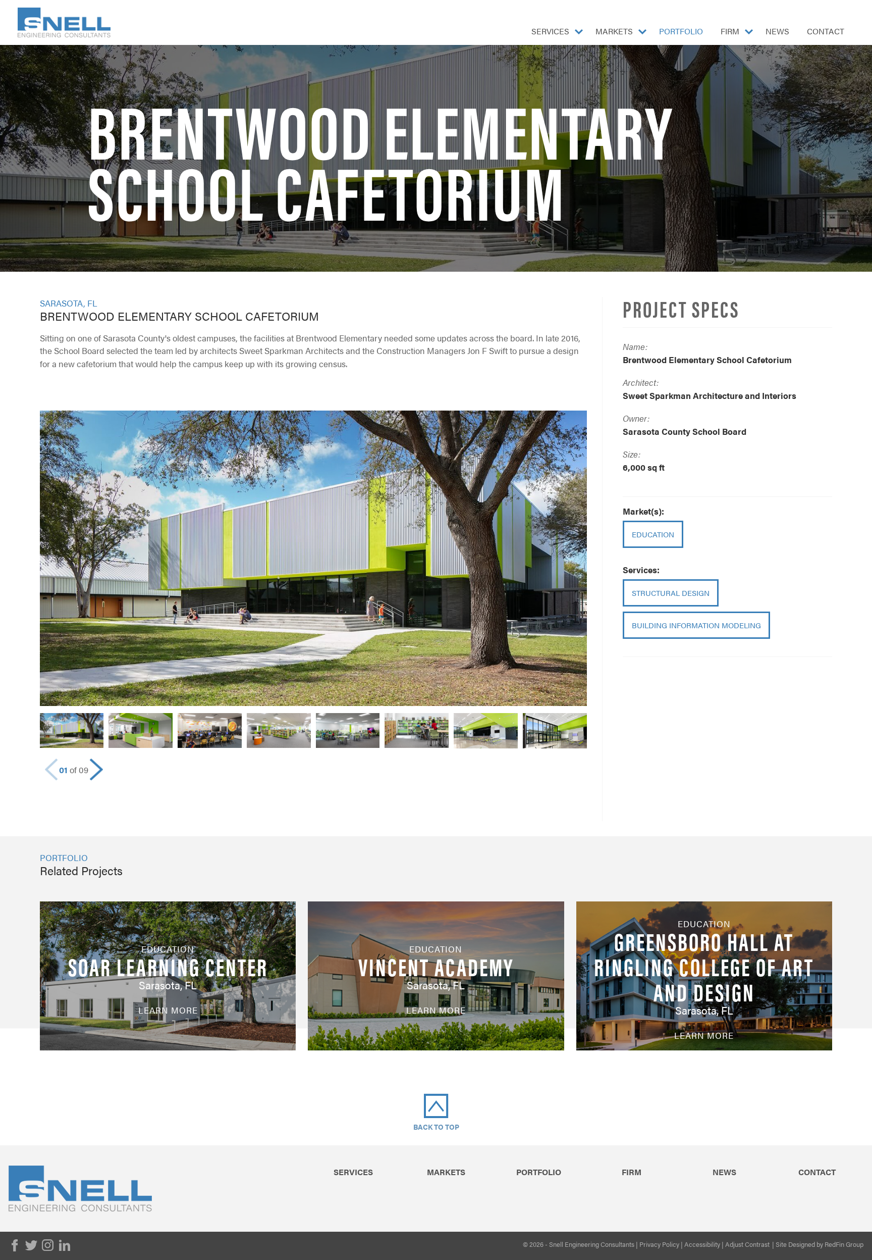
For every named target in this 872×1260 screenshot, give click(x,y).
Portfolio (681, 31)
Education (653, 534)
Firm (730, 31)
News (777, 31)
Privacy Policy (659, 1244)
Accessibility (702, 1244)
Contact (825, 31)
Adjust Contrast (747, 1244)
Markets (614, 31)
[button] (96, 770)
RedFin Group (844, 1244)
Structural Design (671, 592)
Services (550, 31)
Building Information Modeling (696, 625)
